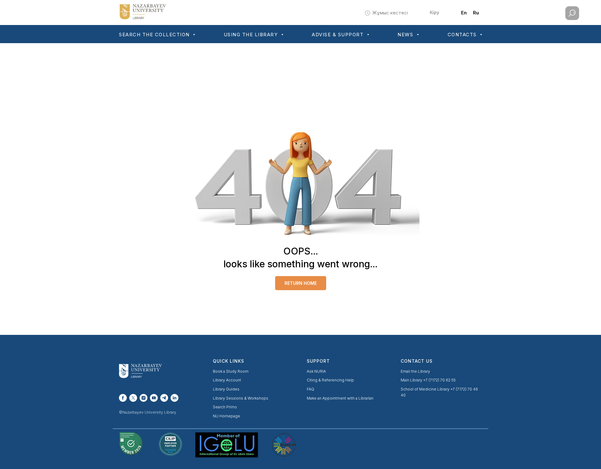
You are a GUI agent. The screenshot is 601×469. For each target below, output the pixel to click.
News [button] (406, 35)
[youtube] (154, 398)
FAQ (310, 389)
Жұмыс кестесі (390, 13)
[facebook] (123, 398)
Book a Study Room (231, 371)
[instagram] (143, 398)
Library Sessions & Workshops (240, 398)
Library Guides (226, 389)
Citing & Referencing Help (330, 380)
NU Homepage (226, 416)
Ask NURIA (316, 371)
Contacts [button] (463, 35)
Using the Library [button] (252, 35)
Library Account (227, 380)
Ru (476, 13)
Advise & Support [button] (338, 35)
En (464, 13)
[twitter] (133, 398)
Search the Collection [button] (155, 35)
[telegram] (164, 398)
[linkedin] (174, 398)
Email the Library (415, 371)
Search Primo (225, 407)
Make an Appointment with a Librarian (340, 398)
